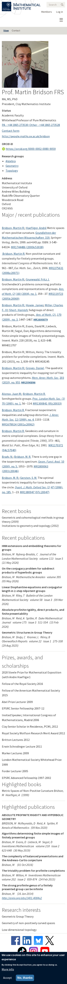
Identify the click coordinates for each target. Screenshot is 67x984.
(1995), (10, 403)
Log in (59, 11)
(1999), (23, 419)
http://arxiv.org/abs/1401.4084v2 (22, 898)
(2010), (6, 382)
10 (62, 461)
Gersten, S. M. (28, 478)
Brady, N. (7, 457)
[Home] (27, 4)
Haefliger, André (36, 228)
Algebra (11, 161)
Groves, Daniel (35, 368)
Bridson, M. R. (22, 457)
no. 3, (14, 319)
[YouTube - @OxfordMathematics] (44, 951)
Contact (16, 30)
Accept (7, 978)
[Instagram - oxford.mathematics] (34, 951)
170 (59, 314)
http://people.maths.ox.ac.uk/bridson (26, 136)
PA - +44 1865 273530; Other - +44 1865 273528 (31, 125)
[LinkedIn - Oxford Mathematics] (28, 940)
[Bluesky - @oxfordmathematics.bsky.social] (39, 940)
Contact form (10, 130)
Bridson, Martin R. (13, 228)
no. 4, (31, 419)
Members (46, 11)
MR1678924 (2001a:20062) (18, 424)
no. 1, (34, 294)
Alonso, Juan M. (12, 394)
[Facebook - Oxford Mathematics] (16, 940)
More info (8, 969)
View (6, 30)
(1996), (58, 487)
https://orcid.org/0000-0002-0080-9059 (31, 149)
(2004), (26, 294)
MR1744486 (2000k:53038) (27, 247)
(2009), (6, 319)
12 (16, 419)
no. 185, (7, 492)
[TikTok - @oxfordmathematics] (23, 951)
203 (62, 378)
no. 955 (15, 382)
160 (18, 294)
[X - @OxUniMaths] (50, 940)
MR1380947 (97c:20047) (34, 492)
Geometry (12, 166)
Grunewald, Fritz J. (38, 279)
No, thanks (25, 977)
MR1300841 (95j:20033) (47, 403)
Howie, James (35, 305)
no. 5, (14, 466)
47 (52, 487)
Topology (12, 170)
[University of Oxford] (7, 4)
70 (3, 403)
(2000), (6, 466)
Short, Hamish (18, 310)
